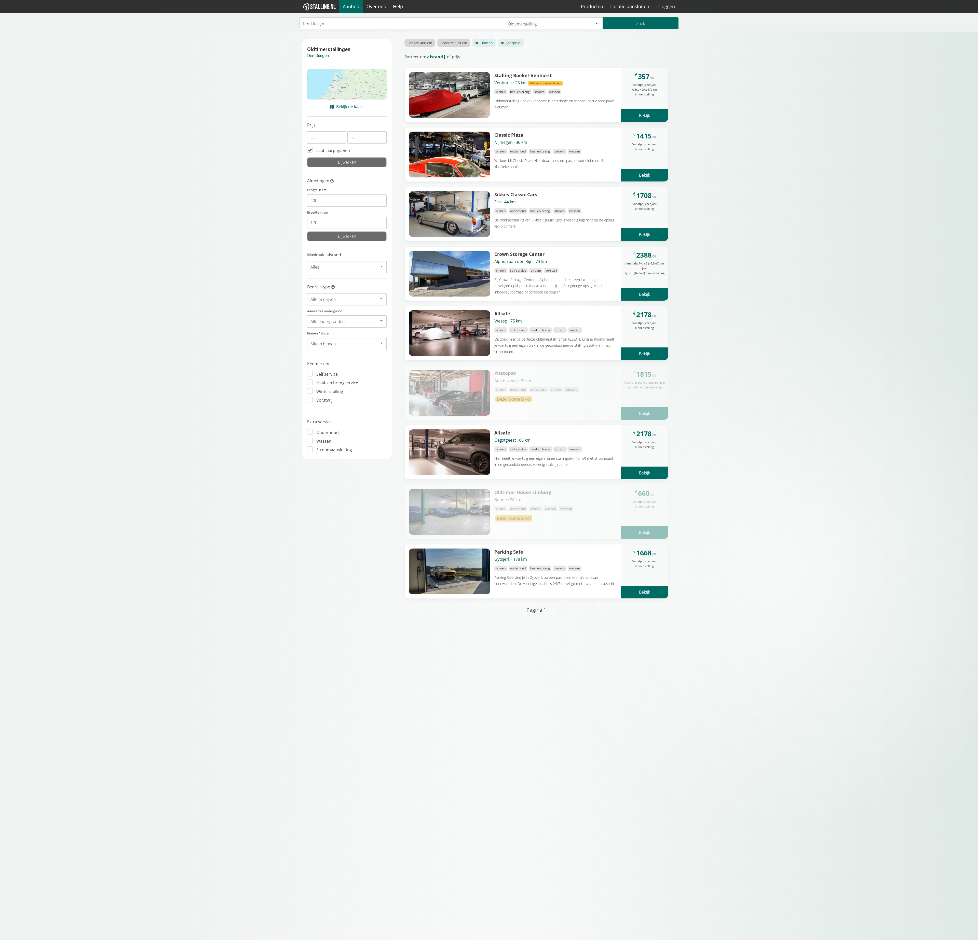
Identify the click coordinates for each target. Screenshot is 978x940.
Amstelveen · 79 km (512, 380)
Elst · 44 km (505, 202)
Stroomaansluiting (334, 450)
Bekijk (644, 115)
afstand (435, 57)
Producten (592, 6)
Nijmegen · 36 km (510, 142)
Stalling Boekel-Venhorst (523, 75)
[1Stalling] (319, 6)
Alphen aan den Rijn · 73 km (520, 261)
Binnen (487, 42)
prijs (456, 57)
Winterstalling (329, 391)
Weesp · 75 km (508, 321)
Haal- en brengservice (337, 383)
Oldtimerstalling (522, 24)
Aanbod (351, 6)
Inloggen (665, 6)
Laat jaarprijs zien (333, 150)
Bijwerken (347, 162)
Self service (327, 374)
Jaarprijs (513, 42)
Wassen (323, 441)
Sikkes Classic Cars (515, 194)
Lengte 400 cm (420, 42)
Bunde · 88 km (507, 499)
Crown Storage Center (519, 254)
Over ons (376, 6)
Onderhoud (327, 432)
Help (398, 6)
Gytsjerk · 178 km (510, 559)
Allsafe (502, 313)
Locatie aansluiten (629, 6)
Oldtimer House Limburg (522, 492)
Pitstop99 (505, 373)
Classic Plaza (508, 135)
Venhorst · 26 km (527, 83)
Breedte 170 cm (453, 42)
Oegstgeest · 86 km (512, 440)
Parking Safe (508, 552)
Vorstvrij (324, 400)
